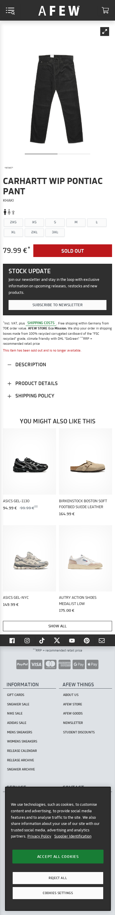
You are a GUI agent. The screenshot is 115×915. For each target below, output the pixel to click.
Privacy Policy (39, 836)
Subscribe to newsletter (57, 304)
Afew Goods (73, 713)
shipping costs (41, 323)
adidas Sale (16, 723)
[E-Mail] (102, 640)
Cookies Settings (58, 893)
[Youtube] (72, 640)
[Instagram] (28, 640)
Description (30, 364)
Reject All (58, 878)
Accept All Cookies (58, 856)
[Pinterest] (87, 640)
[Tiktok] (43, 640)
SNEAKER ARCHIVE (21, 769)
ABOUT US (70, 695)
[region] (58, 849)
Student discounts (79, 732)
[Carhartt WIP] (9, 168)
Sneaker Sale (18, 704)
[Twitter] (57, 640)
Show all (57, 626)
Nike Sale (14, 713)
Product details (36, 383)
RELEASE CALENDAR (22, 751)
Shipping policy (34, 395)
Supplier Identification (72, 836)
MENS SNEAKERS (19, 732)
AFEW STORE (59, 10)
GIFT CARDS (15, 695)
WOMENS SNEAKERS (22, 741)
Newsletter (73, 723)
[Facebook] (13, 640)
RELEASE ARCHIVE (20, 760)
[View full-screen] (104, 31)
